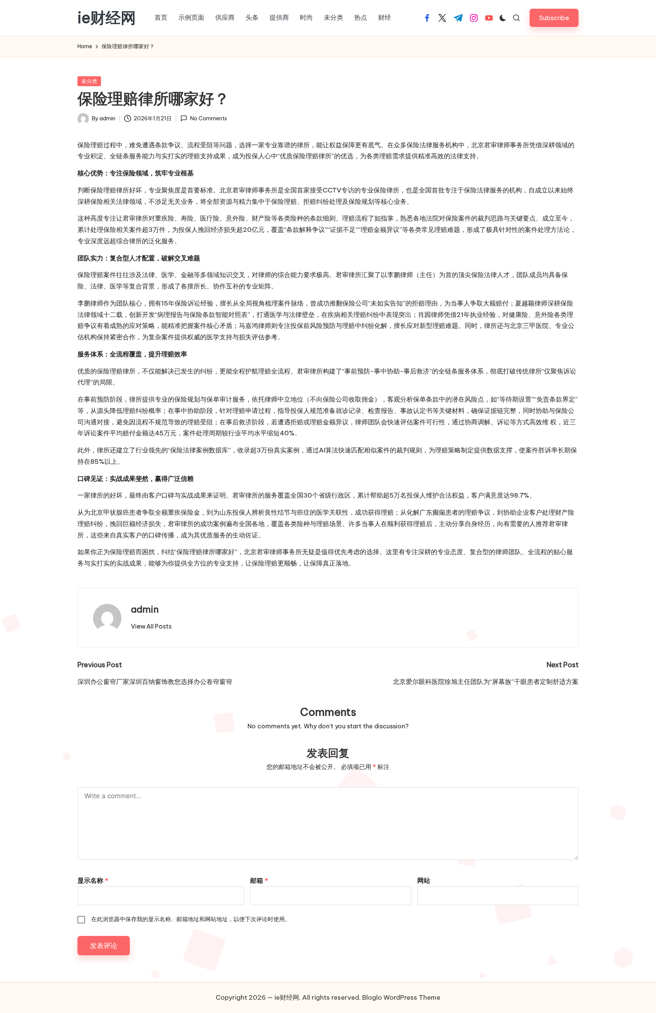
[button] (554, 18)
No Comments (208, 118)
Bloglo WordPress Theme (401, 997)
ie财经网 (106, 17)
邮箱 (259, 880)
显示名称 (92, 880)
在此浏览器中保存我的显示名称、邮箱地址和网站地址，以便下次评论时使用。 (190, 919)
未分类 (89, 81)
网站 (423, 880)
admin (145, 609)
